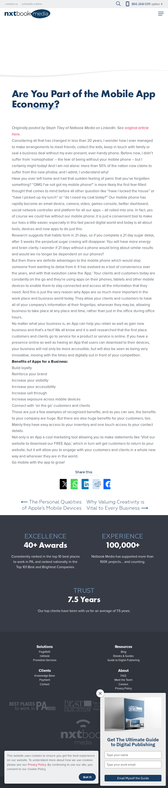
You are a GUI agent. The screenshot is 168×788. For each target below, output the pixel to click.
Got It (87, 777)
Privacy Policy (37, 764)
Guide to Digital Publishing (123, 660)
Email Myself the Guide (133, 778)
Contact (44, 684)
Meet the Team (123, 680)
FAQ (123, 676)
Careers (123, 684)
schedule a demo (32, 4)
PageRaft (44, 652)
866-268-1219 (141, 4)
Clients (45, 670)
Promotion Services (44, 660)
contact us (11, 4)
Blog (123, 652)
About (123, 670)
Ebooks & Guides (123, 656)
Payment (44, 680)
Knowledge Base (44, 676)
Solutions (45, 646)
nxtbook (45, 656)
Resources (123, 646)
